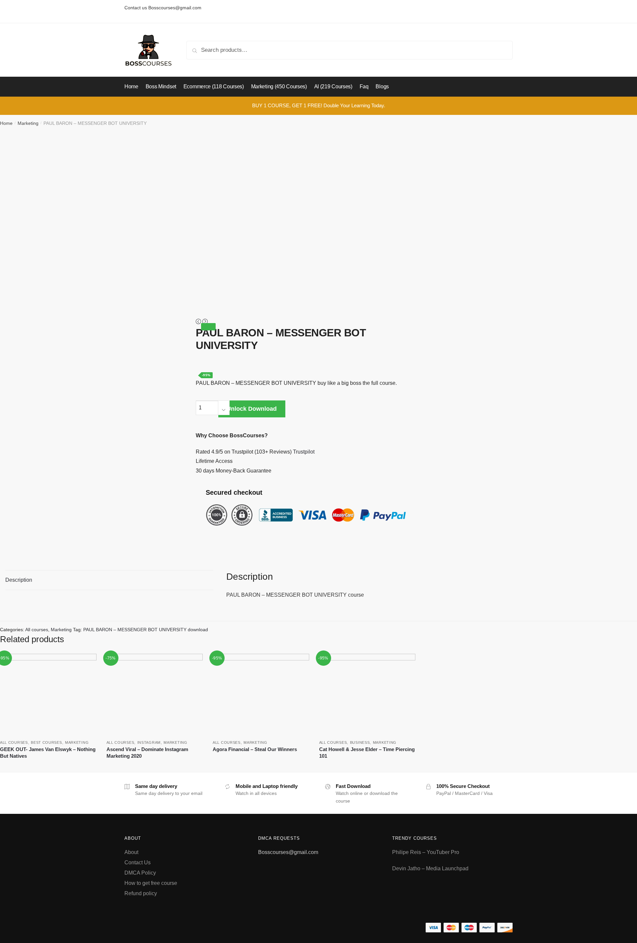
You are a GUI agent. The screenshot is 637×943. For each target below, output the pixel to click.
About (131, 852)
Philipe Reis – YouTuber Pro (425, 852)
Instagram (149, 742)
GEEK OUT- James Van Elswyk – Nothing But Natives (48, 752)
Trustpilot (304, 452)
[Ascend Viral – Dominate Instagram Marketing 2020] (154, 694)
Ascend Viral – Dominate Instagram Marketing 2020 (147, 752)
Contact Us (137, 862)
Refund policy (140, 893)
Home (6, 123)
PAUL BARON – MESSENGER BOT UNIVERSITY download (145, 629)
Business (360, 742)
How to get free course (150, 883)
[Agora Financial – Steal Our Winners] (261, 694)
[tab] (109, 580)
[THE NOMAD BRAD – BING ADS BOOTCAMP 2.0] (199, 322)
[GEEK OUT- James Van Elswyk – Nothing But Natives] (48, 694)
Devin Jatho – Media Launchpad (430, 868)
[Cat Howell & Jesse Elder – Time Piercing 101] (367, 694)
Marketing (28, 123)
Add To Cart (48, 766)
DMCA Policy (140, 873)
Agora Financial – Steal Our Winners (255, 749)
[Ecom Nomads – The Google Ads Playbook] (205, 322)
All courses (36, 629)
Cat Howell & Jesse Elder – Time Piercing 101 (367, 752)
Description (18, 580)
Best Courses (46, 742)
